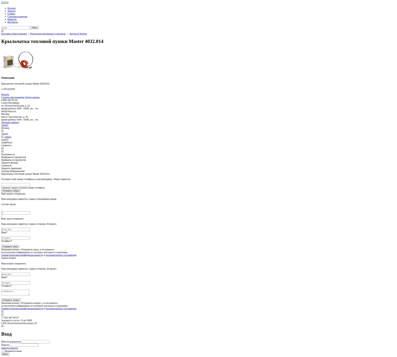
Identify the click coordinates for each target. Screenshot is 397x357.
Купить (5, 94)
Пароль (5, 345)
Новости (12, 19)
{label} (4, 125)
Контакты (12, 22)
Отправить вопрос (11, 300)
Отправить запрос (10, 191)
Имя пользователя (10, 341)
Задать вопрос (32, 97)
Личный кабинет (10, 122)
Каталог (11, 8)
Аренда (11, 11)
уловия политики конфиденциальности (22, 255)
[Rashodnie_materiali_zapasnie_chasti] (18, 71)
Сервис (11, 13)
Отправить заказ (10, 246)
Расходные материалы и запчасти (48, 33)
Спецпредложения (17, 16)
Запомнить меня (13, 351)
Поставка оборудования (14, 33)
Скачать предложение (12, 97)
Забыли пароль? (9, 348)
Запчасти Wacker (78, 33)
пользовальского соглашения (61, 255)
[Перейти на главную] (5, 3)
